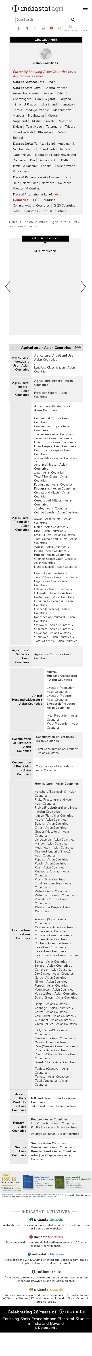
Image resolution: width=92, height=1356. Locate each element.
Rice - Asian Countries (48, 531)
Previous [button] (8, 286)
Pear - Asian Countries (49, 868)
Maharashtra (62, 110)
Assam (49, 93)
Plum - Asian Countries (50, 880)
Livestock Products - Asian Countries (60, 698)
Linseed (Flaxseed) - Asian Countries (51, 611)
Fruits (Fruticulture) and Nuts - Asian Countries (54, 802)
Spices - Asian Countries (51, 962)
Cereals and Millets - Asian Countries (52, 495)
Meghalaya (36, 115)
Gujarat (50, 99)
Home (13, 222)
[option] (45, 286)
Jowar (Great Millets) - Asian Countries (52, 521)
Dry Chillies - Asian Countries (54, 974)
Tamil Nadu (34, 127)
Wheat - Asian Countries (50, 547)
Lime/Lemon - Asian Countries (54, 840)
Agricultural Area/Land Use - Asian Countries (20, 364)
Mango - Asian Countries (51, 844)
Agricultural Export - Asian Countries (20, 389)
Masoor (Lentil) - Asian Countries (55, 567)
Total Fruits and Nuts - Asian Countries (53, 886)
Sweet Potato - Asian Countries (55, 1062)
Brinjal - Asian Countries (51, 1004)
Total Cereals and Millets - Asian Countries (55, 541)
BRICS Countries (43, 200)
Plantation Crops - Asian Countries (51, 901)
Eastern (54, 177)
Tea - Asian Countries (49, 947)
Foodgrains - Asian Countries (53, 485)
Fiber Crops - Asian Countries (53, 442)
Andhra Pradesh (55, 88)
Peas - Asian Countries (49, 573)
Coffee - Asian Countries (51, 939)
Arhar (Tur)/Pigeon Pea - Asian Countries (51, 1157)
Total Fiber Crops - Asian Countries (51, 479)
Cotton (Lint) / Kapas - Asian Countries (52, 452)
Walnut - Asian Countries (51, 892)
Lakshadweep (65, 166)
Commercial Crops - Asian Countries (51, 420)
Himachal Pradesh (26, 104)
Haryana (65, 99)
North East (30, 183)
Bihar (61, 93)
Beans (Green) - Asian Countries (56, 998)
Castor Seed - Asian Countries (54, 597)
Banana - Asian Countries (51, 824)
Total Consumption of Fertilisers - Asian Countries (57, 751)
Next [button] (83, 286)
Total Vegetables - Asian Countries (51, 1083)
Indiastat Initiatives (46, 1212)
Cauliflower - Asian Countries (54, 1016)
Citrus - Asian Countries (50, 828)
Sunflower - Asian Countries (52, 637)
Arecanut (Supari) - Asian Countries (51, 921)
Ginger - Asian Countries (51, 982)
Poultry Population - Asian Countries (55, 1134)
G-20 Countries (64, 205)
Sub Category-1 (45, 238)
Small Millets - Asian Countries (54, 535)
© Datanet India (46, 1328)
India (52, 82)
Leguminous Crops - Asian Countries (51, 583)
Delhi (65, 160)
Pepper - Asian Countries (51, 986)
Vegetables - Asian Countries (54, 990)
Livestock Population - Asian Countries (61, 690)
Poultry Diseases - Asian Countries (54, 1128)
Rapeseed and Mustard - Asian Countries (54, 619)
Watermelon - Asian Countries (55, 895)
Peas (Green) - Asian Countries (55, 1046)
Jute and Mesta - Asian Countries (55, 458)
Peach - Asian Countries (50, 864)
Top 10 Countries (54, 211)
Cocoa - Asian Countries (51, 931)
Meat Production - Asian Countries (62, 718)
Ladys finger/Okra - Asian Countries (51, 1032)
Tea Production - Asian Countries (56, 955)
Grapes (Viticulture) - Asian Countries (52, 834)
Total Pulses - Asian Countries (54, 577)
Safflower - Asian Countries (52, 625)
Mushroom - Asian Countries (54, 1038)
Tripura (70, 127)
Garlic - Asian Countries (50, 978)
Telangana (53, 127)
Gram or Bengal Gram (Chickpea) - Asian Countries (56, 561)
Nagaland (20, 121)
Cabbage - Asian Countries (52, 1008)
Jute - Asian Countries (50, 473)
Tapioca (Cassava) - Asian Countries (52, 1071)
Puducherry (21, 171)
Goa (38, 99)
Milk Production (45, 251)
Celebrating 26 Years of (33, 1312)
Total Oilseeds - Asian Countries (55, 641)
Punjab (49, 121)
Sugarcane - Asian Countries (54, 434)
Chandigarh (47, 149)
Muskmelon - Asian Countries (54, 848)
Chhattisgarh (22, 99)
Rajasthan (65, 121)
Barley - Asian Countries (52, 509)
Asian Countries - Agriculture (45, 222)
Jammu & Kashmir (25, 166)
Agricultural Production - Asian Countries (20, 524)
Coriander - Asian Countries (53, 970)
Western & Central (26, 188)
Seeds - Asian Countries (19, 1151)
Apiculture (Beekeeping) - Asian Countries (55, 794)
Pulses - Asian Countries (50, 551)
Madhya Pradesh (38, 110)
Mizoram (53, 115)
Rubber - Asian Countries (51, 943)
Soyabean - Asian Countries (52, 633)
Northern (48, 183)
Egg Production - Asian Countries (53, 1124)
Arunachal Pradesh (26, 93)
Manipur (18, 115)
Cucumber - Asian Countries (53, 1020)
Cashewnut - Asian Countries (54, 927)
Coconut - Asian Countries (52, 935)
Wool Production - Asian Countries (63, 726)
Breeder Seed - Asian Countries (52, 1147)
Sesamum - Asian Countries (52, 629)
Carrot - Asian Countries (51, 1012)
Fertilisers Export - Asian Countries (50, 395)
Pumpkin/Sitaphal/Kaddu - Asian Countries (56, 1056)
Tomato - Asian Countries (52, 1077)
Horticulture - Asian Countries (21, 934)
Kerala (17, 110)
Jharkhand (49, 104)
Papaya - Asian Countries (51, 860)
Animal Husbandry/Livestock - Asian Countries (27, 700)
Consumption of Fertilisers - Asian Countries (21, 745)
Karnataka (68, 104)
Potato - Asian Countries (51, 1050)
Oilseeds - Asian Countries (51, 589)
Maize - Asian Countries (49, 527)
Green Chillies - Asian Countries (56, 1024)
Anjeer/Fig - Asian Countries (54, 816)
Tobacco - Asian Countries (51, 438)
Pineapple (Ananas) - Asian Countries (52, 874)
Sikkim (17, 127)
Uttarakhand (45, 132)
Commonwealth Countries (31, 205)
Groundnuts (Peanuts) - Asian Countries (53, 603)
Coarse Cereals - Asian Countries (56, 513)
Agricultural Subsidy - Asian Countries (20, 656)
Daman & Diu (48, 160)
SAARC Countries (25, 211)
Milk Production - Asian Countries (54, 1106)
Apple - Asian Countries (50, 820)
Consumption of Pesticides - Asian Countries (21, 769)
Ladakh (46, 166)
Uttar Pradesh (23, 132)
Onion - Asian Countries (50, 1042)
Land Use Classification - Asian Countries (54, 370)
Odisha (36, 121)
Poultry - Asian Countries (19, 1127)
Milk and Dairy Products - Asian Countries (19, 1102)
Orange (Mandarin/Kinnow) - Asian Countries (53, 854)
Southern (64, 183)
